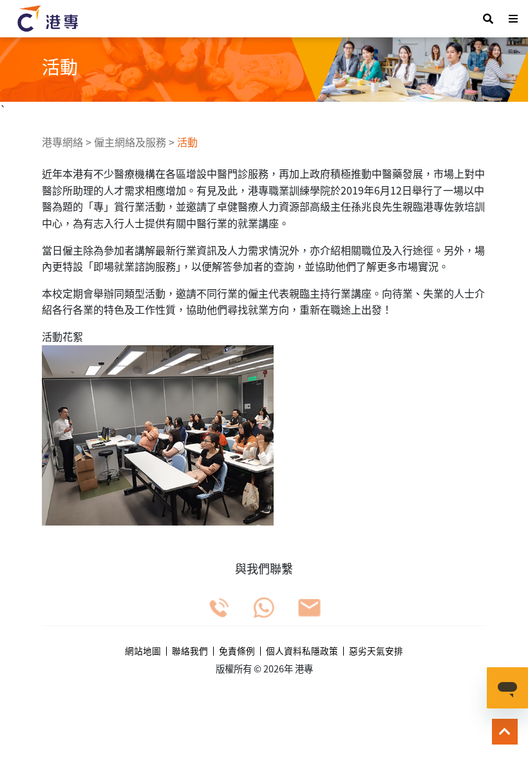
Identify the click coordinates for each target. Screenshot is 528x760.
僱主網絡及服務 (130, 141)
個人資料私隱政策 (302, 651)
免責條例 (237, 651)
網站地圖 (143, 651)
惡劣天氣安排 (376, 651)
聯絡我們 (190, 651)
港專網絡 (62, 141)
